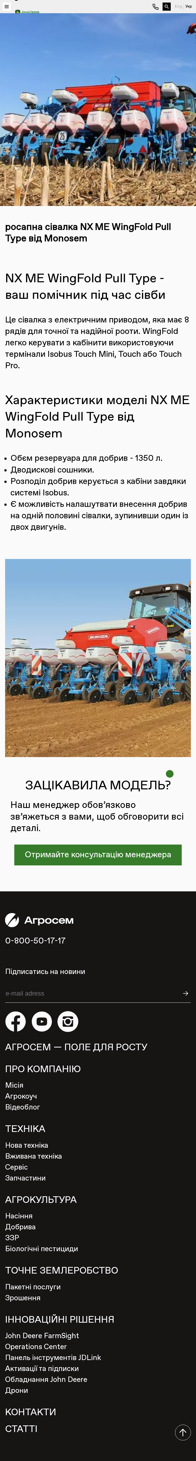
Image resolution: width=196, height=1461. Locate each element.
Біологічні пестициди (41, 1249)
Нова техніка (26, 1145)
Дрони (16, 1390)
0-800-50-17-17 (35, 941)
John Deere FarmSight (42, 1336)
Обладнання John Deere (46, 1379)
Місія (14, 1085)
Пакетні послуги (33, 1287)
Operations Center (36, 1347)
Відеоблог (22, 1107)
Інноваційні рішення (59, 1320)
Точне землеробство (61, 1271)
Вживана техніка (33, 1156)
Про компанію (43, 1069)
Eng (178, 7)
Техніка (25, 1129)
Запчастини (25, 1178)
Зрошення (23, 1298)
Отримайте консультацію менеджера (98, 855)
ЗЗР (12, 1238)
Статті (21, 1429)
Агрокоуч (21, 1096)
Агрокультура (41, 1200)
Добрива (20, 1227)
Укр (188, 7)
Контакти (30, 1412)
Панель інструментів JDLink (53, 1358)
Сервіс (16, 1167)
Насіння (19, 1216)
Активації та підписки (42, 1369)
